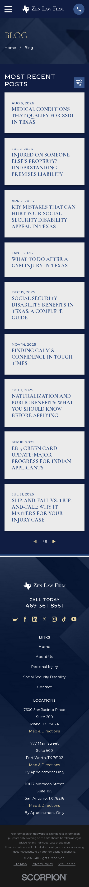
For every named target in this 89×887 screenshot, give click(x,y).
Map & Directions (44, 731)
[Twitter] (44, 619)
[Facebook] (25, 619)
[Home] (43, 9)
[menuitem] (20, 864)
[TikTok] (63, 619)
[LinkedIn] (34, 619)
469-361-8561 (45, 605)
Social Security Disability (44, 677)
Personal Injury (44, 666)
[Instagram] (54, 619)
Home (44, 646)
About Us (44, 656)
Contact (44, 687)
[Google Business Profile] (15, 619)
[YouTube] (73, 619)
